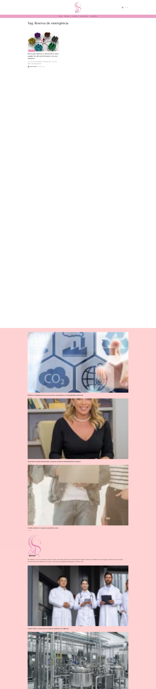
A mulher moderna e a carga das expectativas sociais (43, 528)
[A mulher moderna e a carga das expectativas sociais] (78, 495)
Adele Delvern (33, 66)
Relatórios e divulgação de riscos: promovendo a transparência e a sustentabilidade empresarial (55, 395)
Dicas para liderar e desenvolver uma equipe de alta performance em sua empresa (43, 56)
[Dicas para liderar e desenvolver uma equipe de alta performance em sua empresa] (43, 41)
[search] (122, 7)
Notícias (31, 50)
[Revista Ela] (78, 7)
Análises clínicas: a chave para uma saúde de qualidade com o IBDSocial (48, 628)
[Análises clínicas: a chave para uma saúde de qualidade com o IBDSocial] (78, 596)
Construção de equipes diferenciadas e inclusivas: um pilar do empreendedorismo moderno (54, 461)
